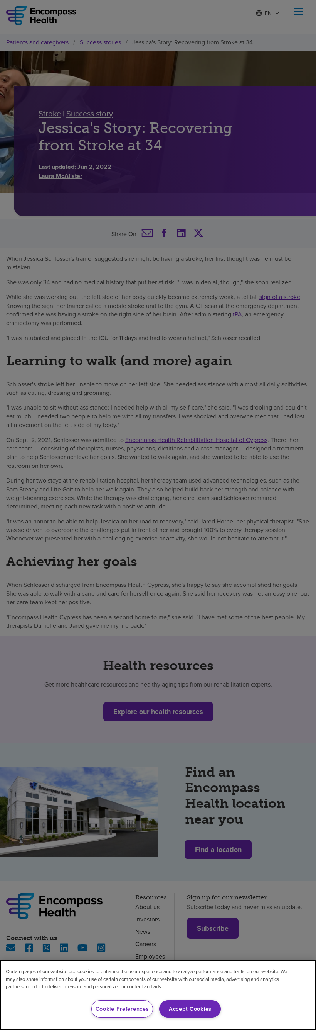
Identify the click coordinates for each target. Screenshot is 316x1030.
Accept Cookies (190, 1009)
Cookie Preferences (122, 1009)
